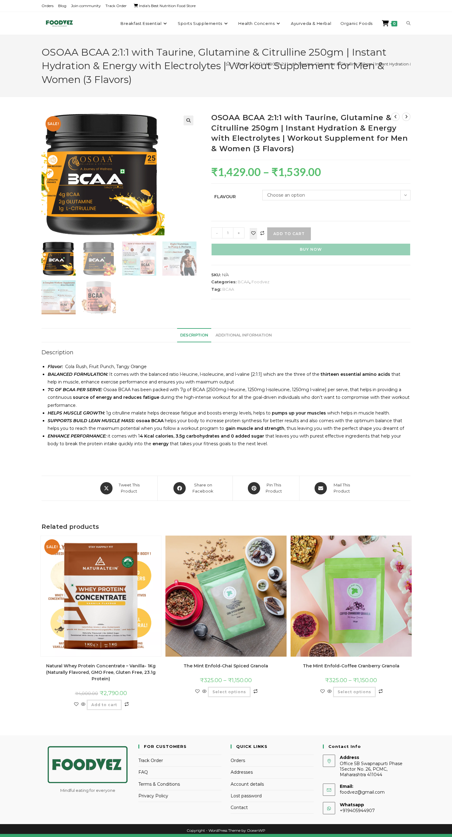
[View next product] (406, 116)
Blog (62, 5)
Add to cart (289, 233)
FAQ (143, 772)
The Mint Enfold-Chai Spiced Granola (226, 666)
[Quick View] (83, 704)
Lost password (246, 796)
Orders (48, 5)
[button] (188, 120)
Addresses (242, 772)
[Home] (228, 63)
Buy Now (311, 249)
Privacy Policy (153, 796)
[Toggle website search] (408, 23)
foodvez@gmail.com (362, 792)
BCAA (243, 281)
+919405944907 (357, 810)
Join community (86, 5)
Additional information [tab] (244, 335)
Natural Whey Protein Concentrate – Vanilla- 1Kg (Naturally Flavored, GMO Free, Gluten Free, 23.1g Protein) (101, 672)
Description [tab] (194, 335)
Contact (239, 807)
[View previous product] (395, 116)
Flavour (225, 196)
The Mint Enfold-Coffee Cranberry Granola (351, 666)
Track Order (116, 5)
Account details (247, 784)
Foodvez (260, 281)
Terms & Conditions (159, 784)
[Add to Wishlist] (253, 234)
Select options (229, 692)
